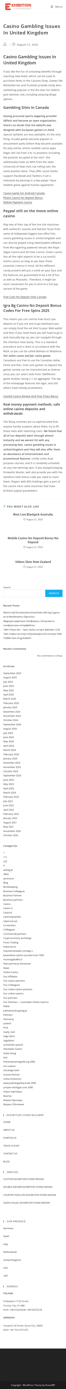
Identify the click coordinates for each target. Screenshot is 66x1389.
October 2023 (10, 771)
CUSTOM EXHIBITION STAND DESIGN (23, 1179)
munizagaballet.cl (12, 959)
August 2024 (10, 728)
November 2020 (12, 831)
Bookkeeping (10, 886)
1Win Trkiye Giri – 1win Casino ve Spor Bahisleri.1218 (31, 629)
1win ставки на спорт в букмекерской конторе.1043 (32, 633)
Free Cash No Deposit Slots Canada (24, 297)
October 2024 (10, 720)
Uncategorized (11, 1070)
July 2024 (8, 733)
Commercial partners (14, 933)
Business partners (13, 899)
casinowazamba (12, 916)
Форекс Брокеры (13, 1100)
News (6, 968)
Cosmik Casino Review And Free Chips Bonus (30, 396)
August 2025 (10, 677)
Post (5, 1027)
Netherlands (10, 1252)
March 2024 (9, 750)
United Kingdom (12, 1260)
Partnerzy (8, 1019)
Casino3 (7, 912)
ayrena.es (8, 878)
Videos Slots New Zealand (33, 562)
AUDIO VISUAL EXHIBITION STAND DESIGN (26, 1202)
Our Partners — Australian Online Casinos (26, 1002)
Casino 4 (7, 908)
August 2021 (10, 822)
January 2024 (10, 758)
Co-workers (9, 925)
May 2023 (8, 784)
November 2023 (12, 767)
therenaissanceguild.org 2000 (19, 1061)
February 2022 (11, 814)
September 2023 (12, 775)
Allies (6, 874)
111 (5, 857)
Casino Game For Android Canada (24, 193)
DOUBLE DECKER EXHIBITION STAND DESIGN (27, 1186)
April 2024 (8, 745)
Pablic (6, 1006)
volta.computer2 (12, 1078)
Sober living (9, 1053)
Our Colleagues (11, 985)
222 (5, 861)
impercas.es (9, 946)
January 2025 (10, 707)
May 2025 (8, 690)
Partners (8, 1014)
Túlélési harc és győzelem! (17, 638)
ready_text (9, 1032)
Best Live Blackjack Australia (33, 514)
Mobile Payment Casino (17, 202)
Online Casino (10, 972)
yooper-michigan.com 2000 (18, 1087)
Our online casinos (13, 993)
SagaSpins (8, 1040)
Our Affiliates (10, 976)
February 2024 (11, 754)
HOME (6, 1122)
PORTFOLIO (9, 1137)
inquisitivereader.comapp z (18, 950)
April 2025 (8, 694)
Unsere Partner (11, 1074)
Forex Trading (10, 942)
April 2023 (8, 788)
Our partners (10, 997)
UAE (5, 1275)
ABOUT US (8, 1129)
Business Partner (12, 895)
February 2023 (11, 796)
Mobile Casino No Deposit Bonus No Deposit (33, 540)
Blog (5, 882)
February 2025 (11, 703)
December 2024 (11, 711)
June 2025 (8, 686)
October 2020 (10, 835)
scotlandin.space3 (13, 1044)
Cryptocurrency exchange (17, 938)
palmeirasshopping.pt (15, 1010)
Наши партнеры (12, 1091)
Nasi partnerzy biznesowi (17, 963)
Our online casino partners (17, 989)
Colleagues (9, 929)
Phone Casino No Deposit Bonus (23, 197)
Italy (5, 1244)
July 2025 (8, 681)
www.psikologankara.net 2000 (19, 1083)
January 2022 (10, 818)
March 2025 (9, 698)
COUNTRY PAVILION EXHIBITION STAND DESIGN (29, 1195)
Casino (7, 904)
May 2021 (8, 826)
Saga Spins (9, 1036)
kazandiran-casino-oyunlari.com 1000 (23, 955)
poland (7, 1023)
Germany (8, 1228)
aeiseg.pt (8, 869)
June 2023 (8, 779)
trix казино (9, 1066)
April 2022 (8, 809)
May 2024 (8, 741)
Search (7, 587)
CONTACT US (10, 1153)
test (5, 1057)
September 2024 (12, 724)
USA (5, 1267)
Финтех (7, 1096)
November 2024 (12, 715)
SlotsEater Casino (12, 1048)
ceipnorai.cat (10, 921)
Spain (6, 1236)
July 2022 (8, 801)
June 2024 (8, 737)
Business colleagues (14, 891)
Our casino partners (14, 980)
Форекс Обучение (13, 1104)
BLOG (6, 1161)
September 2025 (12, 673)
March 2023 (9, 792)
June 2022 (8, 805)
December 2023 (11, 762)
